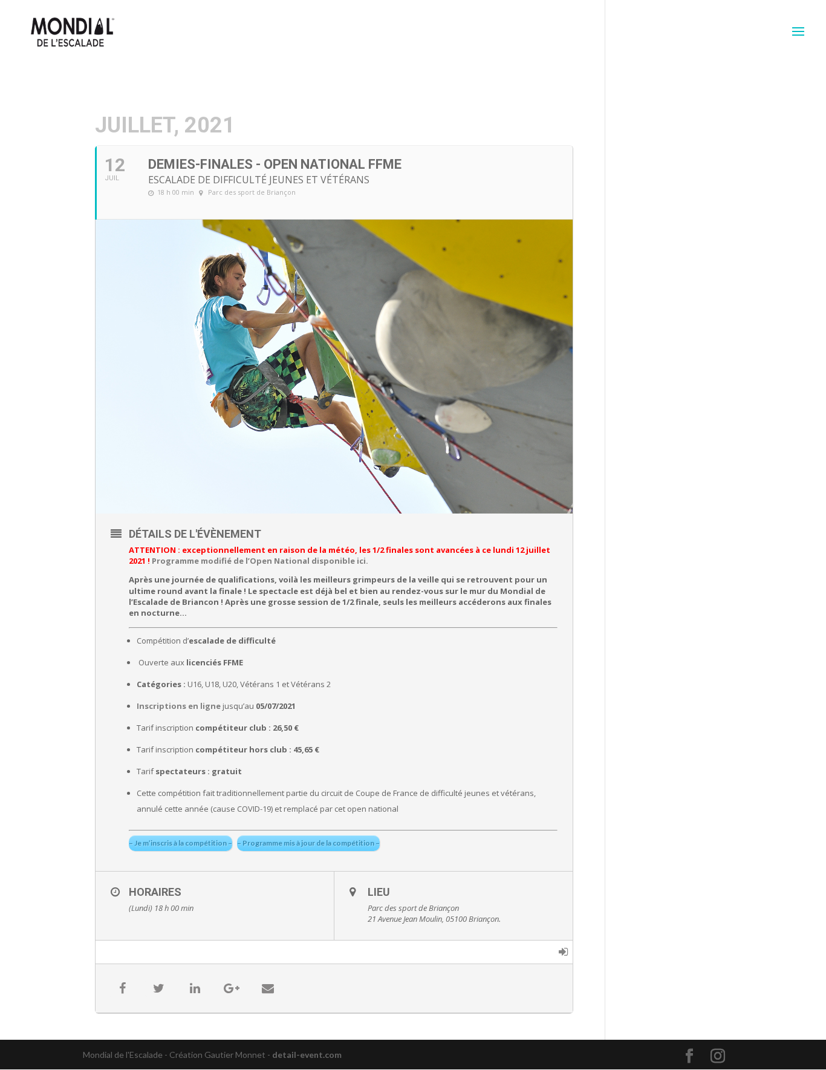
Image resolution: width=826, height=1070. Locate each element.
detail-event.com (307, 1054)
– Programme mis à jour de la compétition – (308, 842)
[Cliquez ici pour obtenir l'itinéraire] (563, 952)
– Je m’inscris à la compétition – (180, 842)
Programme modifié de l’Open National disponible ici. (260, 560)
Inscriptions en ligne (179, 705)
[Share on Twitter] (159, 988)
